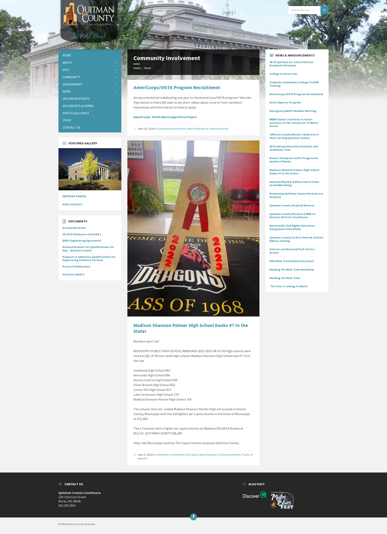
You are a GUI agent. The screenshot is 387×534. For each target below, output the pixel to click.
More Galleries (72, 204)
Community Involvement (171, 128)
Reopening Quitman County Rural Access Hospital (296, 195)
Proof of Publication (76, 266)
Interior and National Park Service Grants (292, 250)
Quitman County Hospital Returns (291, 205)
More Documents (73, 274)
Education (192, 454)
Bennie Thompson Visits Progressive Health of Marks (293, 159)
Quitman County (74, 196)
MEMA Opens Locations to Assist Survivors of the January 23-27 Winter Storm (294, 123)
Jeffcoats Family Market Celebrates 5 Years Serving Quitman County (294, 136)
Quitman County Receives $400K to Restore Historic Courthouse (292, 215)
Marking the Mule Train (284, 278)
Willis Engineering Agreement (81, 240)
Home (136, 68)
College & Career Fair (283, 74)
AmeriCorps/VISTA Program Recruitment (176, 87)
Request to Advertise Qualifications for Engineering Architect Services (88, 258)
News (148, 68)
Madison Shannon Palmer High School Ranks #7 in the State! (190, 328)
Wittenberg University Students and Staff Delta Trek (293, 148)
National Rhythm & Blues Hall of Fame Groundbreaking (294, 183)
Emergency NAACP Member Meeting (292, 111)
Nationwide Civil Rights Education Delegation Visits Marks (292, 227)
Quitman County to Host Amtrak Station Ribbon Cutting (296, 239)
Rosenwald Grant (74, 228)
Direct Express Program (285, 102)
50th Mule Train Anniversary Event (291, 261)
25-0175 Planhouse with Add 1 (81, 234)
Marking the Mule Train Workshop (291, 269)
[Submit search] (324, 10)
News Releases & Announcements (208, 128)
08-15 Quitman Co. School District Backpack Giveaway (291, 63)
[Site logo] (88, 48)
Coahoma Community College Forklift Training (294, 83)
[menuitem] (89, 55)
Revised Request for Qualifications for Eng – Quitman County (88, 248)
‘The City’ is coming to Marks (288, 286)
